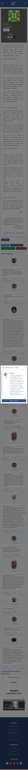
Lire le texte (15, 400)
